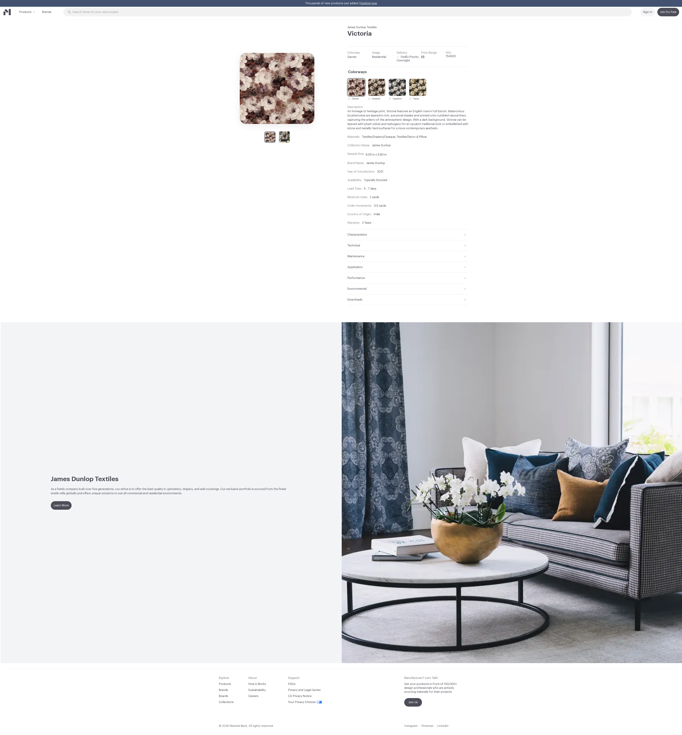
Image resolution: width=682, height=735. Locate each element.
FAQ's (292, 684)
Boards (223, 696)
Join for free (668, 12)
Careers (253, 696)
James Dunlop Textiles (362, 27)
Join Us (413, 702)
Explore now (368, 3)
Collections (226, 702)
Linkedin (442, 726)
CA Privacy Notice (300, 696)
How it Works (257, 684)
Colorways (357, 72)
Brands (46, 12)
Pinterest (427, 726)
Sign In (647, 12)
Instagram (411, 726)
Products (25, 12)
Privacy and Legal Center (304, 690)
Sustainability (257, 690)
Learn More (61, 505)
